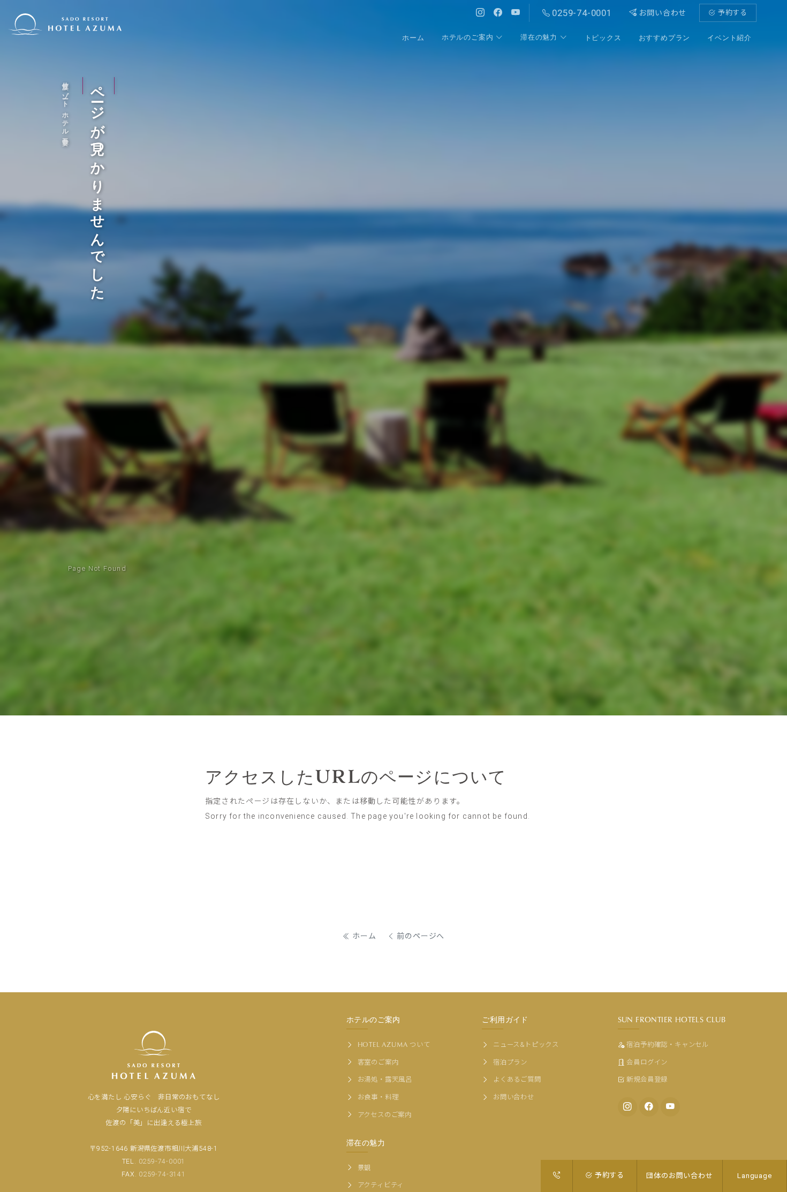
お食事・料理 (376, 1097)
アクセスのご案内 (383, 1115)
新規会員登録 (647, 1079)
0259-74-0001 (162, 1161)
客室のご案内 (376, 1062)
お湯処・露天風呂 (383, 1079)
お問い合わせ (662, 13)
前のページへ (420, 936)
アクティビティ (379, 1185)
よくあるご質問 (516, 1079)
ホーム (363, 936)
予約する (731, 13)
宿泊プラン (509, 1062)
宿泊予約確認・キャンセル (667, 1044)
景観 (363, 1168)
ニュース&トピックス (525, 1044)
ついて (394, 1044)
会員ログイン (647, 1062)
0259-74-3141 (162, 1174)
